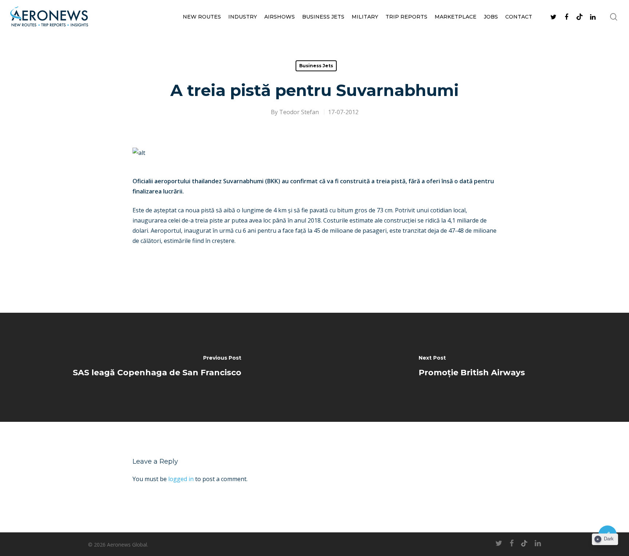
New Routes (202, 16)
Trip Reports (406, 16)
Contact (518, 16)
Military (365, 16)
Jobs (491, 16)
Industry (242, 16)
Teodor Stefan (299, 112)
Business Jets (323, 16)
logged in (181, 479)
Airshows (279, 16)
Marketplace (455, 16)
